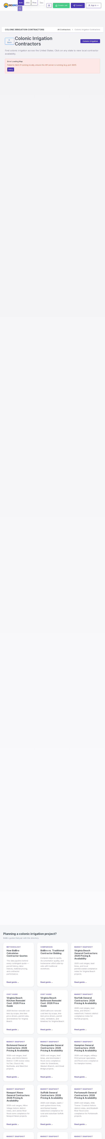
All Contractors (64, 29)
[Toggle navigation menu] (49, 5)
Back (9, 42)
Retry (10, 69)
